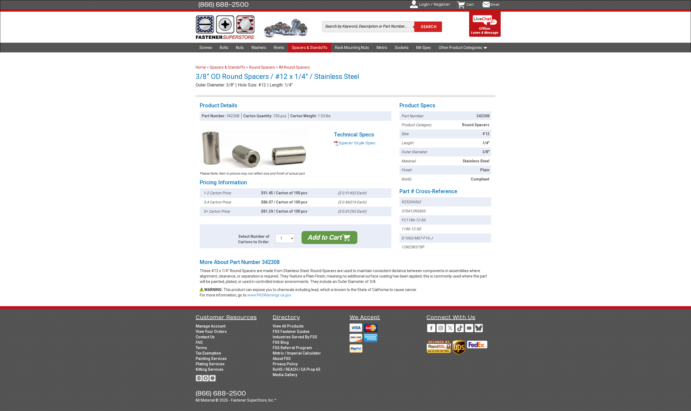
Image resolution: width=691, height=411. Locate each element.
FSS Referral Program (292, 348)
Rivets (279, 47)
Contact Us (205, 337)
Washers (258, 47)
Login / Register (434, 4)
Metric (382, 47)
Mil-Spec (423, 47)
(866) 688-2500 (223, 4)
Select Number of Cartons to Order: (254, 239)
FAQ (199, 342)
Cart (470, 4)
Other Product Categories (461, 47)
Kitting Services (209, 369)
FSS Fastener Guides (291, 331)
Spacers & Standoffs (309, 47)
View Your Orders (211, 331)
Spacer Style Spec (357, 143)
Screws (205, 47)
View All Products (288, 326)
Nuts (240, 47)
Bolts (224, 47)
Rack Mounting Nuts (352, 47)
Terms (201, 348)
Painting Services (211, 358)
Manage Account (210, 326)
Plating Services (210, 364)
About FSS (282, 358)
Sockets (402, 47)
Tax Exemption (208, 353)
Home (201, 67)
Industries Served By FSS (295, 337)
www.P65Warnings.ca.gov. (269, 295)
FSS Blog (281, 342)
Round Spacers (262, 67)
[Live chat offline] (485, 24)
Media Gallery (285, 375)
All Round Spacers (294, 67)
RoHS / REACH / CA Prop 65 (296, 369)
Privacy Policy (285, 364)
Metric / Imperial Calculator (297, 353)
